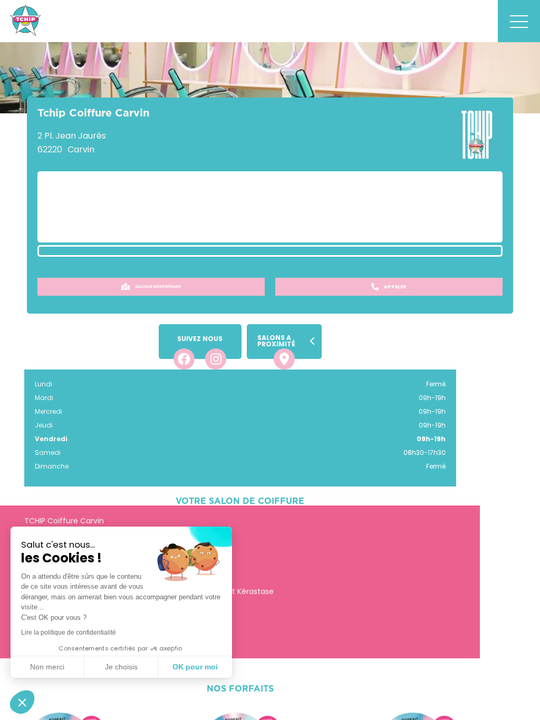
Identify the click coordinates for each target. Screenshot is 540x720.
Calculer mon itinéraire (158, 287)
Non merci (47, 667)
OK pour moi (195, 667)
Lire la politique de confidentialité (68, 632)
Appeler (395, 287)
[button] (22, 702)
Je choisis (121, 667)
